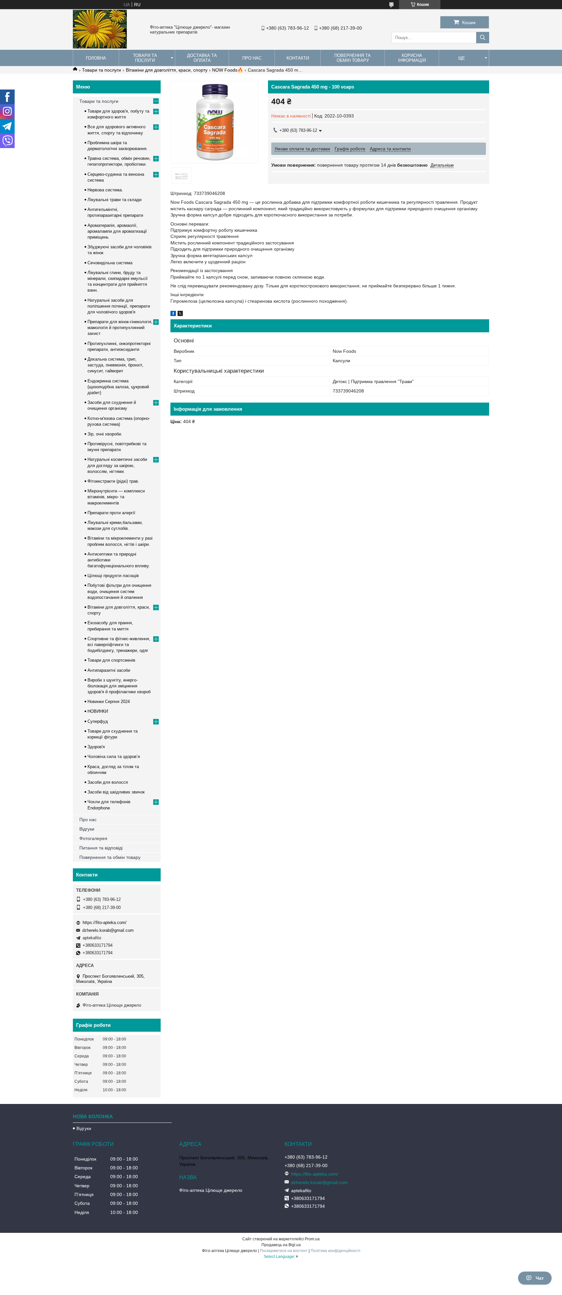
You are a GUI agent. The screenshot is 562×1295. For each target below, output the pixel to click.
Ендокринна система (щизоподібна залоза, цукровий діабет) (118, 387)
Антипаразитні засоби (108, 670)
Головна (96, 58)
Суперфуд (97, 721)
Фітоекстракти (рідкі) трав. (113, 481)
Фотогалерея (93, 838)
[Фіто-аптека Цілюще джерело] (100, 46)
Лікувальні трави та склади (114, 199)
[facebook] (173, 314)
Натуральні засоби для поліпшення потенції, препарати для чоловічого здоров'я (118, 306)
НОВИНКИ (97, 711)
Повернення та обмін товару (352, 58)
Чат (540, 1278)
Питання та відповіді (101, 847)
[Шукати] (482, 37)
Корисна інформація (412, 58)
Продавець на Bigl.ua (281, 1245)
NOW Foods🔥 (227, 70)
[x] (180, 314)
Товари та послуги (145, 58)
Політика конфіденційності (335, 1250)
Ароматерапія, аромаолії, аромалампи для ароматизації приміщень (117, 231)
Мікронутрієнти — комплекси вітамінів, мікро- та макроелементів (116, 497)
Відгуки (86, 829)
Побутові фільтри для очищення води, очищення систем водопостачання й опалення (119, 591)
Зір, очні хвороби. (104, 434)
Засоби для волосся (107, 782)
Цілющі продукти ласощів (113, 575)
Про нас (251, 58)
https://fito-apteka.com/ (105, 922)
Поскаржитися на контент (284, 1250)
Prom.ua (312, 1239)
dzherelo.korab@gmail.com (108, 930)
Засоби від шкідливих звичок (116, 792)
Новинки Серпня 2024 (108, 701)
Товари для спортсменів (111, 660)
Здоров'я (96, 746)
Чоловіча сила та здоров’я (113, 756)
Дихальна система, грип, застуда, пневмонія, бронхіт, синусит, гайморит (115, 365)
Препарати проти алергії (111, 512)
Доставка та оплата (202, 58)
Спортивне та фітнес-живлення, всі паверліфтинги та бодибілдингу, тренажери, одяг (118, 644)
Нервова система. (105, 189)
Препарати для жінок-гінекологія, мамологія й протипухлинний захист (120, 327)
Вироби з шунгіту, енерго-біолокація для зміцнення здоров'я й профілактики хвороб (119, 686)
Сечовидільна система (109, 262)
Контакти (298, 58)
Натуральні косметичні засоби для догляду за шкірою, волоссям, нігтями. (117, 465)
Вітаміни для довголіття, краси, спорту (166, 70)
